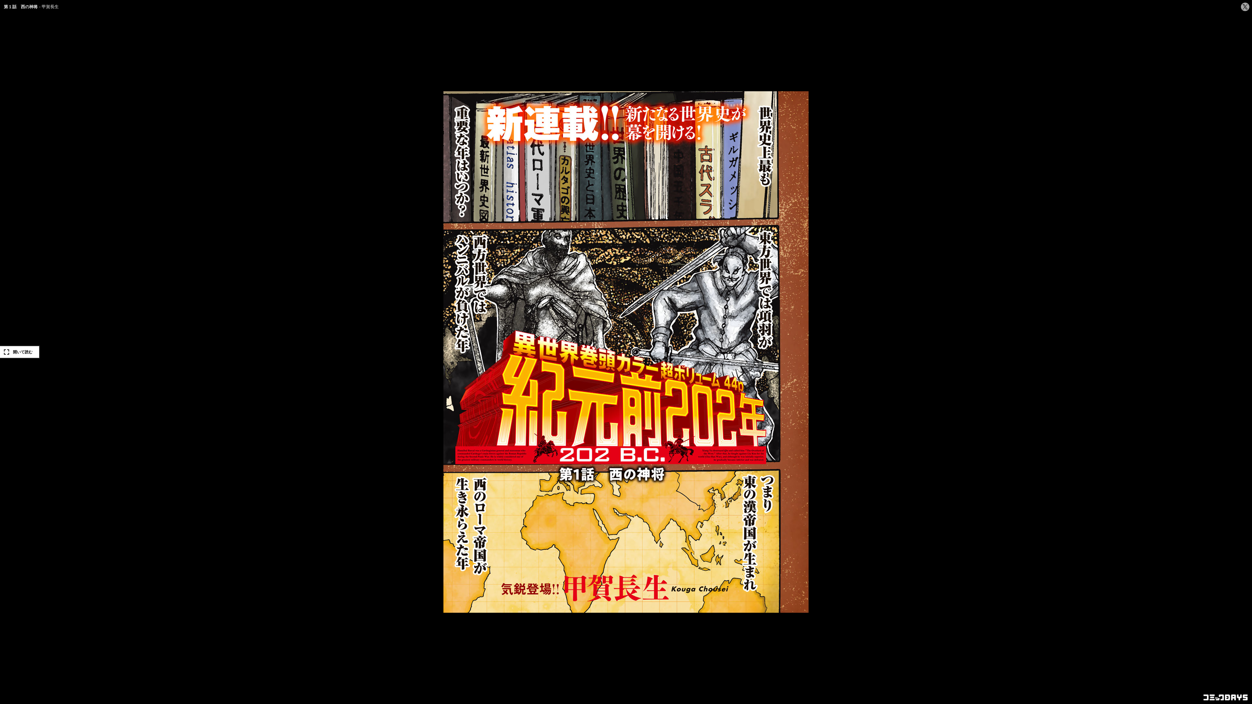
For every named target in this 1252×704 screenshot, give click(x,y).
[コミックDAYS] (1225, 697)
